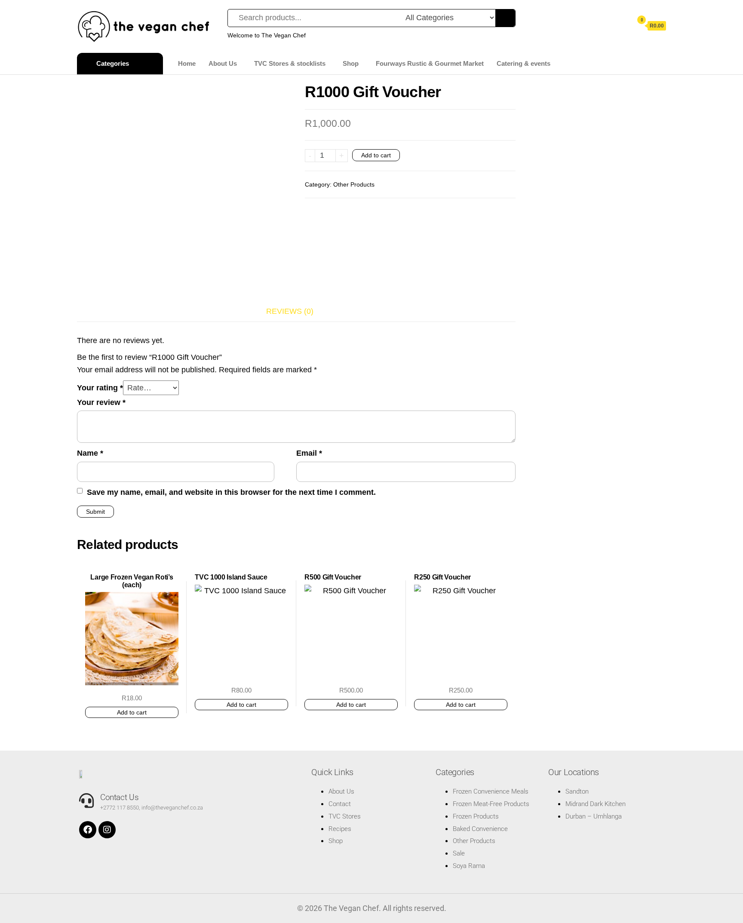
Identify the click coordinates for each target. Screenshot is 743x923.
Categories (112, 63)
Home (187, 63)
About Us (223, 63)
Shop (351, 63)
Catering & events (523, 63)
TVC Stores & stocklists (289, 63)
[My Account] (621, 25)
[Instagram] (107, 829)
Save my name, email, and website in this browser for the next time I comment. (231, 492)
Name (90, 453)
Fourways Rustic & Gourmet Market (430, 63)
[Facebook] (87, 829)
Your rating (100, 387)
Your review (101, 402)
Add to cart (376, 155)
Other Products (354, 184)
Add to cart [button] (132, 712)
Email (309, 453)
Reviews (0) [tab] (289, 311)
